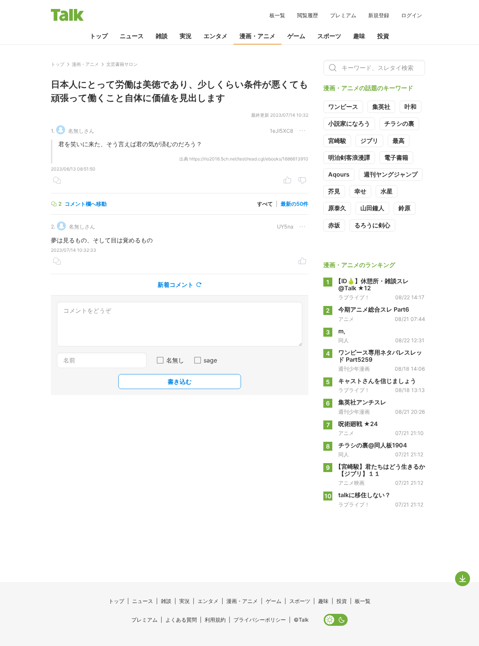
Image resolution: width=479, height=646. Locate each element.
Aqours (339, 174)
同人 (343, 340)
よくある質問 (181, 619)
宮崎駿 (337, 140)
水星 (387, 191)
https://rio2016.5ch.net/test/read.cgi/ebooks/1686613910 (248, 159)
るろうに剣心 (372, 225)
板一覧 (277, 15)
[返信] (57, 181)
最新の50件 (294, 203)
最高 (399, 140)
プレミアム (343, 15)
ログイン (411, 15)
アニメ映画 (351, 483)
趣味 (359, 36)
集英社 (381, 106)
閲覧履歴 (307, 15)
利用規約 (215, 619)
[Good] (287, 181)
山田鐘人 (372, 208)
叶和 (411, 106)
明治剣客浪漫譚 (349, 157)
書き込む (180, 381)
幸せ (360, 191)
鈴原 (405, 208)
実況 (186, 36)
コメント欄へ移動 (86, 203)
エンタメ (216, 36)
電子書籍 (396, 157)
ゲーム (296, 36)
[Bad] (302, 181)
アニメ (346, 319)
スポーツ (329, 36)
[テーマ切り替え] (336, 620)
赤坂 (334, 225)
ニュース (132, 36)
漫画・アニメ (257, 36)
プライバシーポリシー (260, 619)
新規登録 (378, 15)
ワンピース (343, 106)
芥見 (334, 191)
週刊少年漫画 (354, 368)
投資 (383, 36)
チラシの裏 (399, 123)
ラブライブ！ (354, 297)
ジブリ (369, 140)
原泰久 (337, 208)
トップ (99, 36)
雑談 (162, 36)
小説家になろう (349, 123)
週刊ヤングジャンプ (391, 174)
